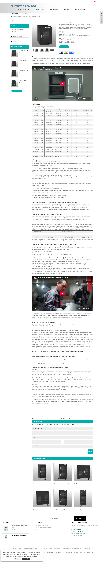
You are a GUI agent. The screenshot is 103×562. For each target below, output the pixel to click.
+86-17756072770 (78, 531)
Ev (11, 9)
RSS (81, 552)
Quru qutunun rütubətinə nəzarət (40, 509)
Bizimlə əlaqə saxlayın (19, 13)
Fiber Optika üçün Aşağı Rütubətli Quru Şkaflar (62, 510)
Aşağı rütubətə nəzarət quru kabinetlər (22, 62)
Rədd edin (17, 558)
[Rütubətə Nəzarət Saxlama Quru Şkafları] (62, 471)
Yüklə (66, 9)
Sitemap (76, 552)
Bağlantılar (69, 552)
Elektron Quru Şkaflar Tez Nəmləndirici (82, 509)
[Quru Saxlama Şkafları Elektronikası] (83, 471)
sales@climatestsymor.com (80, 533)
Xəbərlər (53, 9)
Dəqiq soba (39, 534)
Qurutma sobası (40, 531)
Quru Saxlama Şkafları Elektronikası (82, 483)
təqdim (90, 451)
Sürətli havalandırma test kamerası (17, 32)
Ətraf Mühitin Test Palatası (42, 525)
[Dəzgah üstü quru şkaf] (36, 50)
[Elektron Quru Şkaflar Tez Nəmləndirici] (83, 498)
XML (85, 552)
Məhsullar (39, 9)
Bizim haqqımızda (23, 9)
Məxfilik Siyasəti (34, 556)
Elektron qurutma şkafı (41, 529)
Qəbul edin (26, 558)
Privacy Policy (91, 552)
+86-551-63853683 (76, 529)
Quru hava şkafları (37, 483)
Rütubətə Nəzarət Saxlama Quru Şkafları (62, 483)
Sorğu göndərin (80, 9)
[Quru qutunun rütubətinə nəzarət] (42, 498)
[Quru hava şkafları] (42, 471)
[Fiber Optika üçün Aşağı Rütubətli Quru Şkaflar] (62, 498)
